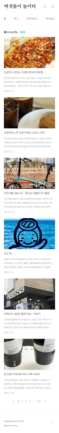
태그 (16, 18)
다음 (45, 401)
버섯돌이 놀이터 (20, 6)
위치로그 (50, 18)
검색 (45, 6)
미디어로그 (32, 18)
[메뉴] (52, 6)
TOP (52, 422)
